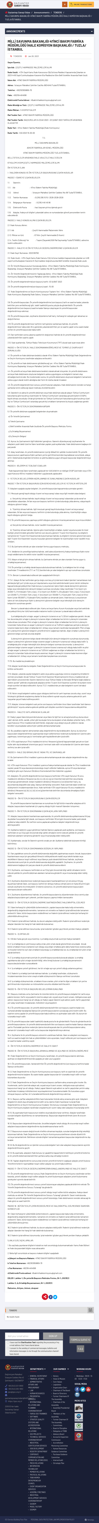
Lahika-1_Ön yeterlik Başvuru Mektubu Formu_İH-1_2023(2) (42, 1278)
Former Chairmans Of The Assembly (60, 1397)
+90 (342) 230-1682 (15, 1389)
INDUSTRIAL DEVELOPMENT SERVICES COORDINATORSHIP (37, 1498)
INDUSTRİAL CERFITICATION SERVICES (37, 1444)
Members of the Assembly (58, 1415)
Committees (57, 1425)
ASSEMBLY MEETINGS (38, 1492)
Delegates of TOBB (60, 1431)
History (55, 1376)
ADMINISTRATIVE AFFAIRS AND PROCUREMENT (35, 1385)
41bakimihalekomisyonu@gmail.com (47, 1273)
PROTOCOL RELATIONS (38, 1475)
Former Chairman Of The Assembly (59, 1421)
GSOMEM (33, 1509)
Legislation (57, 1384)
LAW (31, 1390)
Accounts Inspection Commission (59, 1438)
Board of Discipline (60, 1428)
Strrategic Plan (58, 1463)
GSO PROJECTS (35, 1434)
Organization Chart (60, 1387)
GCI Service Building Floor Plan (16, 1519)
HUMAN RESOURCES (37, 1393)
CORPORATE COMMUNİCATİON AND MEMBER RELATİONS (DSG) (38, 1457)
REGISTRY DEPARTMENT (38, 1451)
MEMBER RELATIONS (37, 1472)
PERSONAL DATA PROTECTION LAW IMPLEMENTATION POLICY (52, 1519)
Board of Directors (60, 1393)
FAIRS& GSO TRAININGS (38, 1413)
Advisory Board (58, 1434)
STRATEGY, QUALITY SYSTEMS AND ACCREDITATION (36, 1422)
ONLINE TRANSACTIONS (83, 4)
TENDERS (57, 12)
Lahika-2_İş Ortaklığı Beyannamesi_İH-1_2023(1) (30, 1283)
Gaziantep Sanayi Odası (19, 12)
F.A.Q (80, 1348)
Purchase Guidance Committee (59, 1455)
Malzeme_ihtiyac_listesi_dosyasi (23, 1288)
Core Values (57, 1382)
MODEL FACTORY (36, 1506)
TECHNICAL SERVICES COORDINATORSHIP (37, 1438)
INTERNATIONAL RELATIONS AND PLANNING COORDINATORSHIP (35, 1406)
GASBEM (33, 1504)
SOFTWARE (34, 1416)
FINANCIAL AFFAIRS (37, 1379)
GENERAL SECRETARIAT (38, 1376)
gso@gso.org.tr (14, 1392)
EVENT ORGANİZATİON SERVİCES (37, 1487)
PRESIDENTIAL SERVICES (34, 1397)
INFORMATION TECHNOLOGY (34, 1467)
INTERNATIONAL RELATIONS (34, 1429)
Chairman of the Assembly (58, 1403)
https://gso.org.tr (15, 1401)
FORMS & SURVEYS (80, 1339)
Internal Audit (58, 1460)
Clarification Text (28, 1342)
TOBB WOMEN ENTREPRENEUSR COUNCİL (34, 1480)
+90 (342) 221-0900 (15, 1385)
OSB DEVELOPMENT (37, 1448)
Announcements (42, 12)
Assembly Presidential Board (60, 1409)
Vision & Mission (59, 1379)
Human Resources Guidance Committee (59, 1450)
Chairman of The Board (61, 1390)
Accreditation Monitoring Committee (59, 1444)
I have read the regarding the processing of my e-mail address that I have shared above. (34, 1343)
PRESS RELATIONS (36, 1463)
